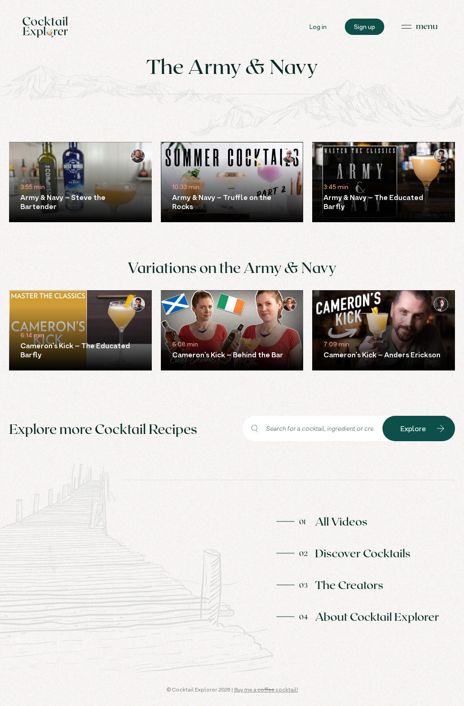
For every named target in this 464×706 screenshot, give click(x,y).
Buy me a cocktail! (266, 689)
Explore (413, 428)
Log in (318, 26)
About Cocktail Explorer (377, 616)
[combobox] (312, 428)
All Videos (341, 521)
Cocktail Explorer (45, 27)
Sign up (364, 26)
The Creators (349, 584)
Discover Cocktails (363, 553)
